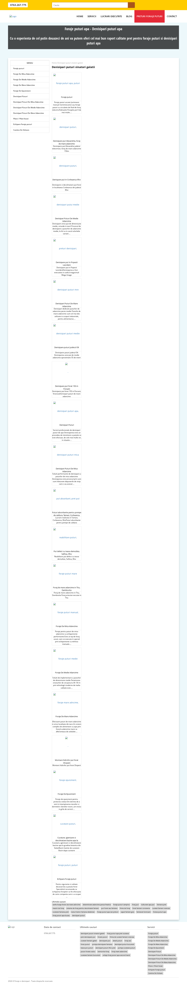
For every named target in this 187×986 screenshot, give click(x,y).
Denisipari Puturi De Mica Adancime (28, 102)
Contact (172, 16)
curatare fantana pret (61, 912)
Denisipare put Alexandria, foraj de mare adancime (66, 142)
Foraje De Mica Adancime (23, 74)
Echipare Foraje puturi (22, 124)
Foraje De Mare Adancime (24, 85)
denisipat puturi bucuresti (124, 944)
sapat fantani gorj (127, 912)
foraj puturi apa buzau (61, 915)
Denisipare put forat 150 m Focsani (66, 387)
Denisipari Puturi (20, 96)
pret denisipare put (88, 937)
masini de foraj (58, 908)
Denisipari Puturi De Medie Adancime (29, 107)
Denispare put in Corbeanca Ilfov (66, 179)
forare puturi (102, 937)
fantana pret (161, 904)
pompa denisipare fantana (102, 944)
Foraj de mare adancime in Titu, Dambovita (66, 589)
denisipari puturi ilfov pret (105, 948)
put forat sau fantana (109, 908)
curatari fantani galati (89, 941)
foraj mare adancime (119, 951)
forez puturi (85, 944)
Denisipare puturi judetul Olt (66, 347)
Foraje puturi (18, 68)
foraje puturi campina (121, 904)
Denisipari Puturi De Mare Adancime (28, 113)
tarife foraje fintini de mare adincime (66, 904)
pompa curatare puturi (126, 948)
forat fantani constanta (141, 908)
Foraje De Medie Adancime (24, 79)
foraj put (135, 904)
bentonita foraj (103, 951)
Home (80, 16)
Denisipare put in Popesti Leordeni (67, 263)
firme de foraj (125, 908)
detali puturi (117, 941)
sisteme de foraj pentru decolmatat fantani (82, 908)
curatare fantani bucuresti (90, 955)
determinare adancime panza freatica (97, 904)
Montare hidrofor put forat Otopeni (66, 761)
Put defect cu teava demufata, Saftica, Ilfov (67, 552)
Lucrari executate (111, 16)
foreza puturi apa (159, 912)
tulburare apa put (147, 904)
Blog (129, 16)
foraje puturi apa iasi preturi (107, 912)
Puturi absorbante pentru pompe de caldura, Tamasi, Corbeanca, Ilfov (66, 515)
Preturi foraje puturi (149, 16)
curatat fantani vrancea (161, 908)
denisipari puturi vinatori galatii (93, 933)
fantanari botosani (144, 912)
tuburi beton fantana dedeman (83, 912)
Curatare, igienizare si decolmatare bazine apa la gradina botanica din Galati (66, 840)
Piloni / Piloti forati (20, 118)
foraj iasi (128, 941)
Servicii (92, 16)
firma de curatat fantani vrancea (122, 937)
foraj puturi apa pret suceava (118, 933)
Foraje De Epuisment (22, 91)
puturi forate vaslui (88, 951)
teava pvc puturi (87, 948)
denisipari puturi (78, 915)
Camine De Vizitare (21, 130)
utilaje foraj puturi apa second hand (116, 955)
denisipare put (104, 941)
